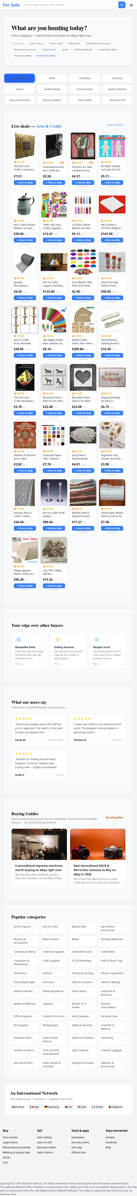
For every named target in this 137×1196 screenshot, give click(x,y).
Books (65, 49)
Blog (108, 1147)
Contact (110, 1137)
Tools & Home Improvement (51, 1051)
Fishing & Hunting (83, 973)
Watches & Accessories (108, 1064)
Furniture (48, 982)
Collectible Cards (82, 951)
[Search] (122, 4)
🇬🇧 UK (68, 1107)
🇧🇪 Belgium (115, 1107)
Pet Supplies (21, 1025)
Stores (6, 1157)
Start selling (44, 1137)
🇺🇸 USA (82, 1107)
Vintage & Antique (83, 1062)
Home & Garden (23, 991)
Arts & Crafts (56, 43)
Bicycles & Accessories (25, 49)
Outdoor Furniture (54, 1016)
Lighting (48, 1003)
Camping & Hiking (107, 49)
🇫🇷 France (18, 1107)
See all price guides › (46, 55)
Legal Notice (10, 1142)
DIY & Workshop (81, 960)
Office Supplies (23, 1016)
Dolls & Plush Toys (112, 960)
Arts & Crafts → (116, 125)
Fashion (47, 973)
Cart (5, 1162)
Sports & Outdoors (83, 1037)
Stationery (107, 1037)
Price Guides (10, 1137)
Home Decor (79, 991)
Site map (76, 1147)
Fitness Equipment (112, 973)
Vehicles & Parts (23, 1062)
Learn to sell (44, 1142)
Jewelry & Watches (25, 1003)
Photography (50, 1025)
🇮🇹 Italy (34, 1107)
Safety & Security (82, 1025)
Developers (78, 1137)
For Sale (11, 5)
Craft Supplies (51, 960)
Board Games (49, 49)
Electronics (20, 973)
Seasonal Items (23, 1037)
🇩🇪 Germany (51, 1107)
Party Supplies (80, 1016)
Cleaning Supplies (22, 55)
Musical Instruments (108, 1005)
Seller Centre (45, 1152)
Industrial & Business (108, 992)
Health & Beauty (110, 982)
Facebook (111, 1142)
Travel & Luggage (111, 1050)
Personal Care (109, 1016)
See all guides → (116, 817)
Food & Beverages (24, 982)
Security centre (80, 1142)
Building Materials (83, 49)
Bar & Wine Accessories (98, 43)
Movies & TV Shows (79, 1005)
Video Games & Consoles (52, 1064)
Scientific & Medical (107, 1026)
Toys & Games (80, 1050)
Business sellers (46, 1147)
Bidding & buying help (16, 1152)
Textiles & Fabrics (24, 1050)
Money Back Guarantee (17, 1147)
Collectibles (108, 951)
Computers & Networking (21, 962)
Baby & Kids (74, 43)
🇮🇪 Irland (97, 1107)
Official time (78, 1152)
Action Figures (36, 43)
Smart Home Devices (50, 1039)
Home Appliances (53, 991)
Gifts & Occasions (82, 982)
